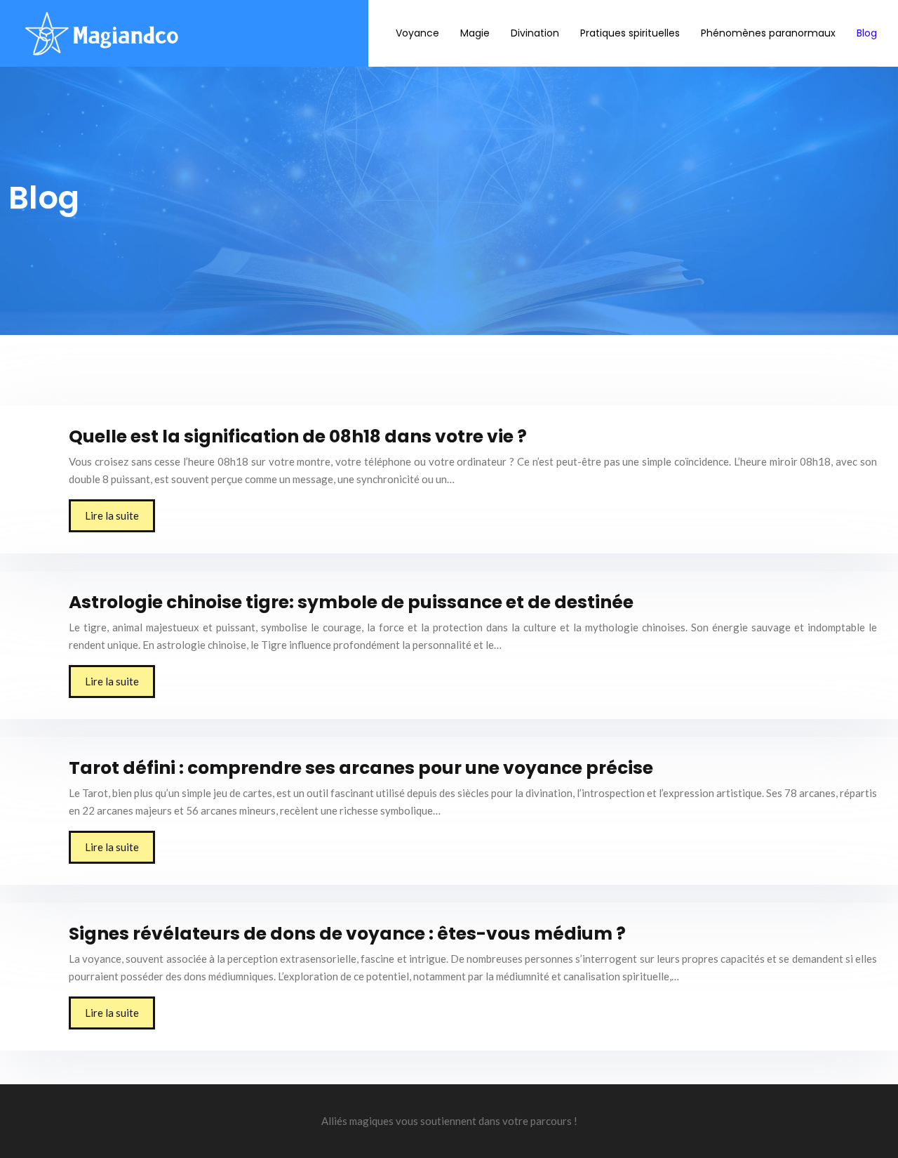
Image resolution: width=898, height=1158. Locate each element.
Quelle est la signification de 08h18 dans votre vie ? (298, 436)
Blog (867, 33)
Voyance (417, 33)
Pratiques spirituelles (630, 33)
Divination (535, 33)
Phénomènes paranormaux (768, 33)
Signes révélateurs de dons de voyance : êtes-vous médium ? (347, 933)
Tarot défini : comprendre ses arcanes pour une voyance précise (361, 768)
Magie (475, 33)
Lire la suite (112, 515)
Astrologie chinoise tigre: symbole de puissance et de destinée (351, 602)
